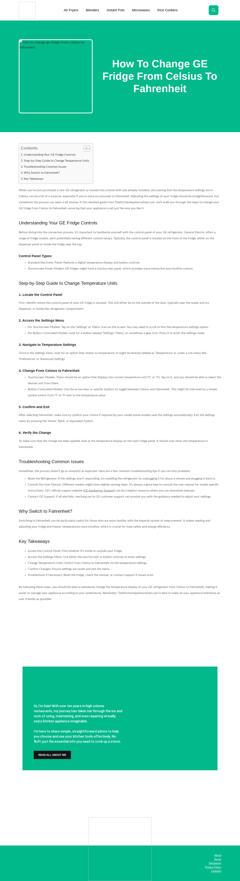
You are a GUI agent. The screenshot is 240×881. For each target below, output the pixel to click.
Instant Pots (115, 10)
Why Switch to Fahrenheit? (42, 172)
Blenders (92, 10)
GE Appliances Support (99, 490)
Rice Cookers (167, 10)
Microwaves (141, 10)
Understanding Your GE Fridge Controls (50, 154)
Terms (217, 859)
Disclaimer (215, 863)
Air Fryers (71, 10)
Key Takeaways (34, 178)
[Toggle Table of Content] (85, 148)
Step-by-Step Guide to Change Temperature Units (56, 160)
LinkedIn (216, 871)
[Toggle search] (213, 10)
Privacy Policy (213, 867)
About (217, 855)
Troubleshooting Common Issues (45, 166)
